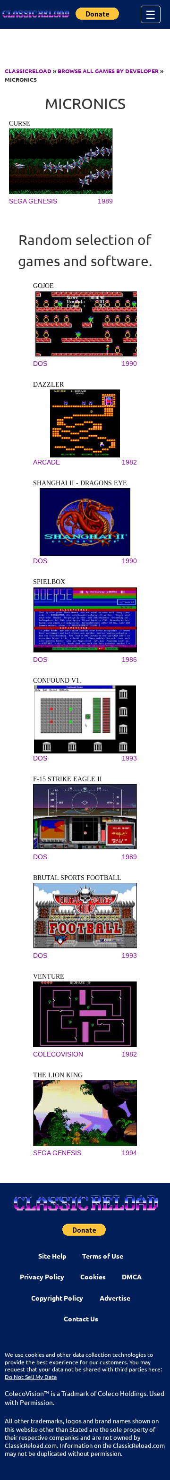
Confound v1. (57, 680)
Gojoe (43, 285)
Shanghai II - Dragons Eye (80, 483)
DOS (40, 363)
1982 (129, 462)
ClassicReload (28, 71)
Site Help (52, 1256)
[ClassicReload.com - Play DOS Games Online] (35, 14)
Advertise (115, 1298)
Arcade (46, 462)
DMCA (132, 1276)
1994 (129, 1153)
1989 (105, 201)
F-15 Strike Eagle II (67, 779)
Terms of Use (102, 1256)
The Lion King (58, 1075)
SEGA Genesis (33, 201)
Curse (19, 123)
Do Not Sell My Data (31, 1376)
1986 (129, 659)
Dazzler (48, 384)
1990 (129, 363)
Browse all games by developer (108, 71)
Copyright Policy (57, 1298)
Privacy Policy (42, 1276)
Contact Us (81, 1318)
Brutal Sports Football (77, 877)
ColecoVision (58, 1054)
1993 (129, 758)
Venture (48, 976)
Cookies (93, 1276)
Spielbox (49, 581)
